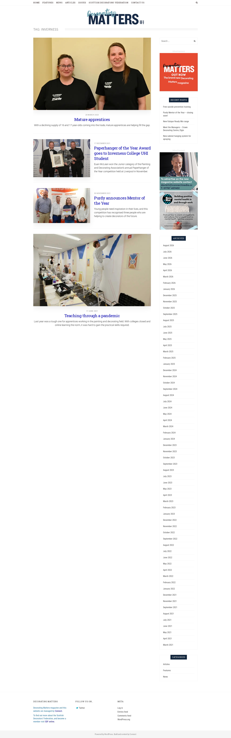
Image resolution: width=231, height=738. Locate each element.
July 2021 (167, 620)
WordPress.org (124, 719)
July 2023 (167, 476)
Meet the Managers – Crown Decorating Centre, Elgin (175, 129)
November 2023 (170, 451)
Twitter (82, 708)
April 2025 (167, 345)
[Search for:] (179, 41)
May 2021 (167, 632)
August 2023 (168, 470)
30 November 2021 (102, 193)
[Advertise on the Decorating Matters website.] (179, 189)
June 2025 (167, 332)
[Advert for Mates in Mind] (179, 229)
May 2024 (167, 414)
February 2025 (169, 358)
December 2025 (170, 295)
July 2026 (167, 251)
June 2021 (167, 626)
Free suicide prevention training (177, 107)
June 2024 (167, 407)
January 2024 (169, 439)
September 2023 (170, 464)
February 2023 (169, 507)
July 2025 (167, 326)
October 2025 (169, 308)
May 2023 (167, 489)
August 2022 (168, 545)
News (165, 676)
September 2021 (170, 607)
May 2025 (167, 339)
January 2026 (169, 289)
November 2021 (170, 601)
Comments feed (124, 715)
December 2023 (170, 445)
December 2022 (170, 520)
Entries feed (123, 712)
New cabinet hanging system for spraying (177, 137)
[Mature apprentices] (92, 74)
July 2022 (167, 551)
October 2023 (169, 457)
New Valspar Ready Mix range (176, 121)
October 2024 (169, 382)
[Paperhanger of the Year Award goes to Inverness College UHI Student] (61, 158)
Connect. (59, 711)
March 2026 (168, 276)
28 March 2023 (92, 115)
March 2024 (168, 426)
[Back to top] (222, 730)
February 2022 (169, 582)
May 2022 (167, 563)
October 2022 (169, 532)
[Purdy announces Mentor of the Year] (61, 205)
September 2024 (170, 389)
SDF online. (50, 721)
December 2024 (170, 370)
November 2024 (170, 376)
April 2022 (167, 570)
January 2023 (169, 514)
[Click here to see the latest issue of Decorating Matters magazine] (179, 90)
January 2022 (169, 588)
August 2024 (168, 395)
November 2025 (170, 301)
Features (167, 670)
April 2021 (167, 638)
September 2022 (170, 538)
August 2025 (168, 320)
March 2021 (168, 645)
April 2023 (167, 495)
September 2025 (170, 314)
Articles (166, 664)
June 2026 (167, 258)
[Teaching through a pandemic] (92, 270)
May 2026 (167, 264)
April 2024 (167, 420)
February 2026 (169, 283)
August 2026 (168, 245)
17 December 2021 (102, 143)
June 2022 (167, 557)
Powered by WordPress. (104, 734)
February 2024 (169, 432)
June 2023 (167, 482)
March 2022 (168, 576)
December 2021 (170, 595)
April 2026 (167, 270)
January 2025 (169, 364)
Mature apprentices (92, 119)
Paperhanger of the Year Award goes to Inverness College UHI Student (122, 153)
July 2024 (167, 401)
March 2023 (168, 501)
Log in (120, 708)
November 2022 (170, 526)
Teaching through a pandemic (92, 315)
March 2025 (168, 351)
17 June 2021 (92, 311)
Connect (133, 734)
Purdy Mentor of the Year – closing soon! (178, 114)
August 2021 (168, 613)
